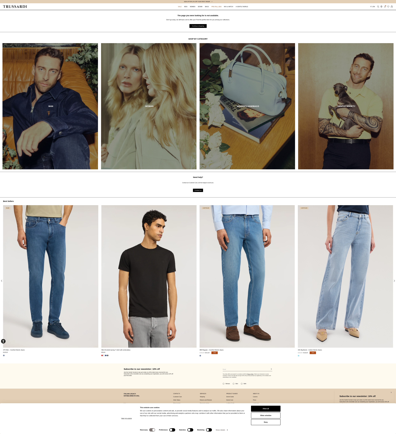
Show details (220, 430)
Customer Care (177, 396)
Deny (266, 422)
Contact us (198, 190)
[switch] (172, 430)
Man (237, 383)
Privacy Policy (250, 374)
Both (245, 383)
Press (254, 400)
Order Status (176, 400)
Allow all (266, 409)
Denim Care (229, 400)
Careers (255, 396)
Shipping (202, 396)
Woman (228, 383)
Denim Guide (230, 396)
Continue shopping (198, 26)
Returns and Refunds (206, 400)
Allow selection (265, 415)
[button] (180, 6)
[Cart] (392, 6)
